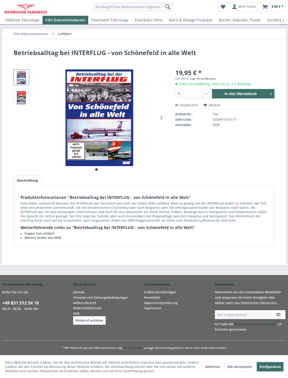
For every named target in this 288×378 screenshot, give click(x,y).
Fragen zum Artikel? (39, 233)
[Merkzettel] (223, 6)
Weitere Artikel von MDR (42, 238)
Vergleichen (188, 105)
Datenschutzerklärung (161, 303)
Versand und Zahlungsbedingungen (100, 297)
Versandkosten (133, 348)
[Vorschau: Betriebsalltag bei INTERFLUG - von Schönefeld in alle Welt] (21, 77)
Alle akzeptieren (239, 367)
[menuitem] (133, 6)
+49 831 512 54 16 (20, 303)
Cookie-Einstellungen (160, 292)
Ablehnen (212, 367)
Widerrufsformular (87, 308)
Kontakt (79, 292)
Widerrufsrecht (84, 303)
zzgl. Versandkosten (203, 78)
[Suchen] (168, 6)
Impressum (152, 308)
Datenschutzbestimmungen (255, 324)
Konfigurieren (270, 367)
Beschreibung (27, 180)
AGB (76, 313)
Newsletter (152, 297)
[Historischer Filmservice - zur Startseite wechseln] (25, 7)
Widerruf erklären (89, 320)
